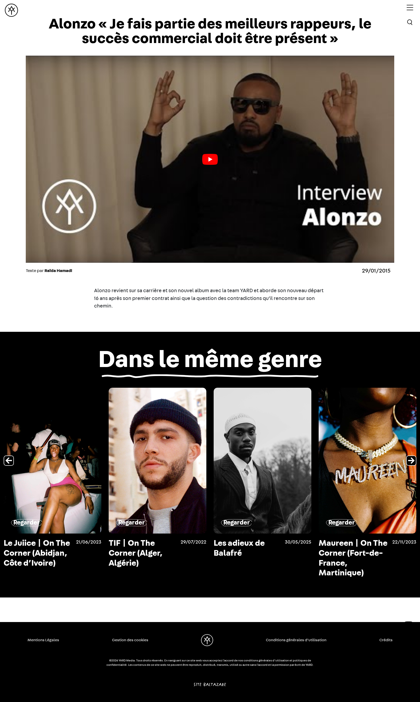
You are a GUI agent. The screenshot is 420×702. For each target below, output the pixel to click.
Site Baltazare (210, 682)
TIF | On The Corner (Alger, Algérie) (31, 553)
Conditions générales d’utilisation (296, 640)
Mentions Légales (43, 640)
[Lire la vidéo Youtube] (210, 159)
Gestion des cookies (130, 640)
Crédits (386, 640)
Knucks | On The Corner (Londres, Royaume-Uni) (351, 553)
